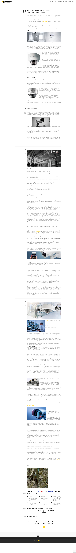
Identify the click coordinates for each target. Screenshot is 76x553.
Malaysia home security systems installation (36, 12)
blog (28, 465)
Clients (66, 1)
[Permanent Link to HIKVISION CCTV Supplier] (44, 318)
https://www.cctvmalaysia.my (38, 460)
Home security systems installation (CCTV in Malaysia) (38, 10)
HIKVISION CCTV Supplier (32, 301)
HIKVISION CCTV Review (32, 516)
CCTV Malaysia (30, 13)
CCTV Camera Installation (60, 1)
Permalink (24, 113)
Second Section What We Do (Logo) (34, 489)
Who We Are (54, 1)
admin (25, 112)
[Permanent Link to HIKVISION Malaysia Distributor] (44, 166)
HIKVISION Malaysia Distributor (33, 149)
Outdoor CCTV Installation (32, 467)
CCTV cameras (45, 21)
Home (50, 1)
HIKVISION (58, 459)
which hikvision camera (32, 108)
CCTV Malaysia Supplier (32, 346)
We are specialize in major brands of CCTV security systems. (39, 508)
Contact (73, 1)
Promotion (69, 1)
